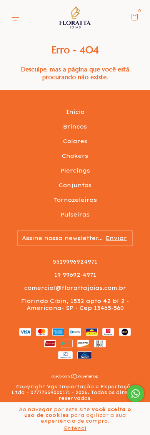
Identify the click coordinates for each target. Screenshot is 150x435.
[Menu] (17, 17)
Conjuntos (75, 185)
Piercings (75, 170)
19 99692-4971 (75, 274)
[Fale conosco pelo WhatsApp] (135, 393)
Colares (75, 141)
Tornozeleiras (75, 199)
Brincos (75, 126)
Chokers (75, 155)
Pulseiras (75, 214)
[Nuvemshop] (75, 377)
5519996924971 (75, 261)
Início (75, 111)
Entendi (75, 428)
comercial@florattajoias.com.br (75, 287)
